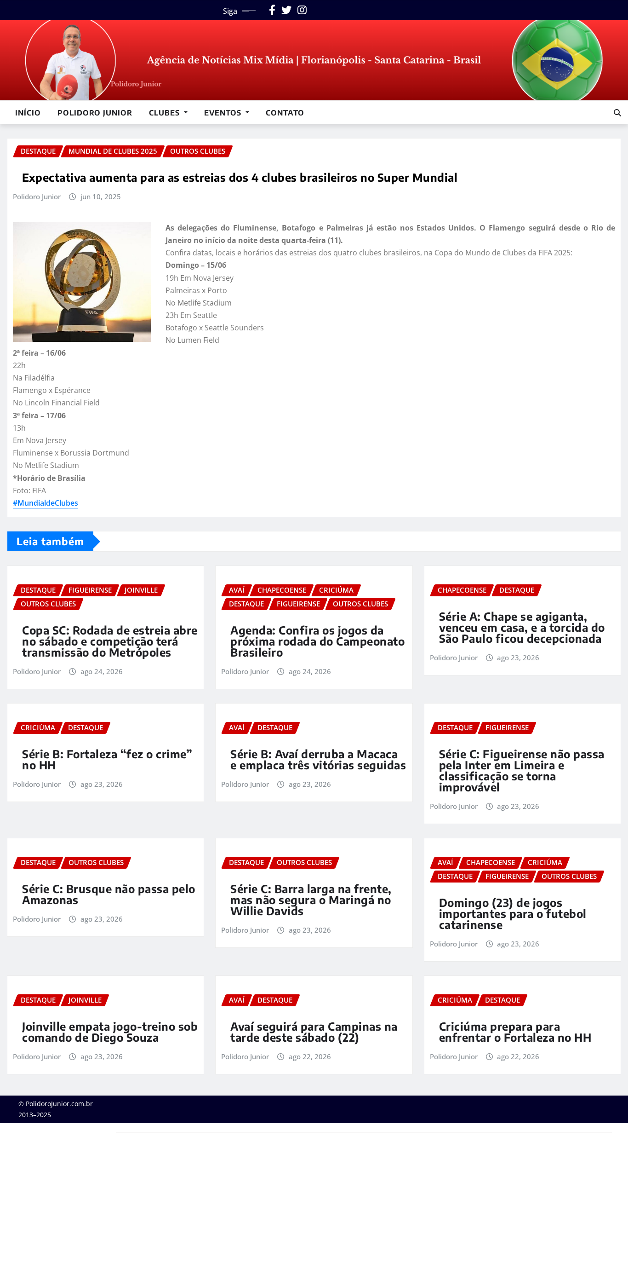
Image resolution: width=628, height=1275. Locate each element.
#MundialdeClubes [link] (45, 503)
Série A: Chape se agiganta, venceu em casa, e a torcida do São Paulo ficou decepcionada (522, 627)
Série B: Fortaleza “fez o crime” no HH (107, 759)
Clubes (165, 112)
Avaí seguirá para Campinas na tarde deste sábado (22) (314, 1031)
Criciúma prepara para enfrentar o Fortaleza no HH (515, 1031)
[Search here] (617, 113)
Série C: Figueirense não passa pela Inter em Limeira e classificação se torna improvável (522, 770)
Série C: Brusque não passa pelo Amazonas (108, 894)
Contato (285, 112)
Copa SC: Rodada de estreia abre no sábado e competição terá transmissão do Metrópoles (110, 641)
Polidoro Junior (94, 112)
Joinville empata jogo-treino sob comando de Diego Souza (110, 1031)
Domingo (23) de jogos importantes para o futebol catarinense (513, 913)
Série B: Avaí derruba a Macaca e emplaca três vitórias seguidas (318, 759)
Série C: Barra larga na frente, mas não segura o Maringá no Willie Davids (311, 899)
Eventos (224, 112)
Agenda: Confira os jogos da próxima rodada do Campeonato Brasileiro (317, 641)
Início (28, 112)
